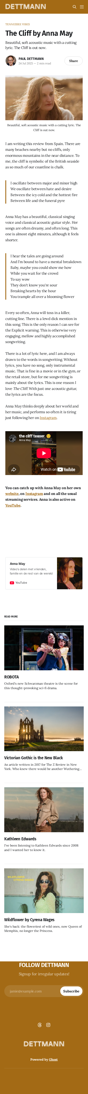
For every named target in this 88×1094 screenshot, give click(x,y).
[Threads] (40, 1025)
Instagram (48, 417)
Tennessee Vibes (17, 24)
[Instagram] (48, 1025)
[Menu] (81, 6)
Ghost (53, 1059)
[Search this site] (74, 6)
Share (73, 61)
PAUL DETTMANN (31, 59)
